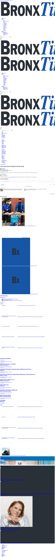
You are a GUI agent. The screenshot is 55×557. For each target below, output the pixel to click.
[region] (27, 186)
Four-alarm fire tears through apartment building (17, 455)
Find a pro (2, 464)
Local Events (5, 32)
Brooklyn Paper (4, 151)
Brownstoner (3, 152)
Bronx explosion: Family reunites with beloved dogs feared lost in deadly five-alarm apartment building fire (31, 336)
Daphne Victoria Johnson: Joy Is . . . (7, 380)
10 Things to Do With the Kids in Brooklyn (12, 479)
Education (5, 24)
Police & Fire (5, 27)
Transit (4, 30)
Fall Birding (2, 401)
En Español (5, 25)
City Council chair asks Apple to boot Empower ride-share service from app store (30, 406)
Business (5, 22)
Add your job (3, 297)
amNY (3, 150)
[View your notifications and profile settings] (1, 38)
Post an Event (6, 33)
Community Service (2, 164)
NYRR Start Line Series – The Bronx (8, 364)
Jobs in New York (3, 295)
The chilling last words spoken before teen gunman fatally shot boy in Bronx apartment (30, 316)
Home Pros (4, 555)
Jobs (3, 73)
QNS (2, 154)
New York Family (2, 478)
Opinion (5, 29)
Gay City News (4, 153)
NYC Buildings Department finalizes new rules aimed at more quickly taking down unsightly (31, 438)
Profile (6, 175)
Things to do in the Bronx (5, 358)
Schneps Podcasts (2, 527)
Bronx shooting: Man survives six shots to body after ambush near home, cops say (28, 326)
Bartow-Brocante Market (5, 396)
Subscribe (3, 158)
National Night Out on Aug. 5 (26, 237)
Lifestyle (5, 81)
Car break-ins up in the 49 (33, 265)
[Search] (0, 36)
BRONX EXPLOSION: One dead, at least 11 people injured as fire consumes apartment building (30, 347)
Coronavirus (5, 23)
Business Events (4, 147)
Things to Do (4, 86)
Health (4, 26)
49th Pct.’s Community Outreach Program (30, 225)
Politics (4, 28)
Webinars (3, 161)
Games (4, 89)
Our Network (3, 149)
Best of (3, 31)
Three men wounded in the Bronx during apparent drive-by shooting (26, 305)
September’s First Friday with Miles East (8, 390)
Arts (4, 76)
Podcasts (3, 162)
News (2, 19)
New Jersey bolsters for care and (16, 542)
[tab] (2, 184)
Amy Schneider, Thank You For (9, 529)
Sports (3, 142)
